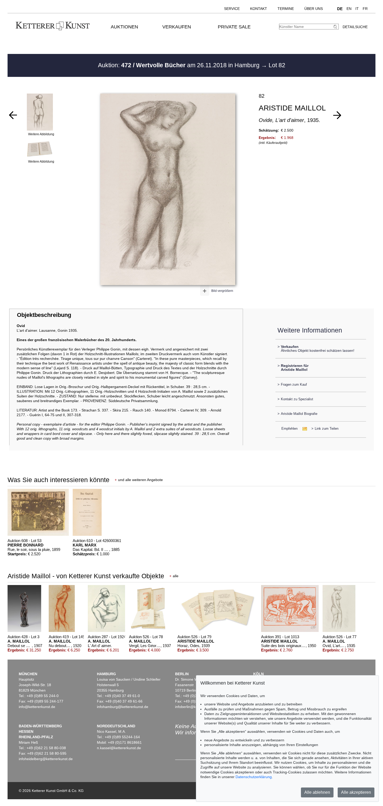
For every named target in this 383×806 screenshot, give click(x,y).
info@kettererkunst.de (37, 707)
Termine (285, 9)
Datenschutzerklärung (254, 777)
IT (357, 9)
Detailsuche (355, 27)
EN (349, 9)
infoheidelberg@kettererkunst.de (46, 759)
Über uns (313, 9)
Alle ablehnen (317, 792)
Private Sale (234, 26)
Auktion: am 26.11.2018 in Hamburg (179, 65)
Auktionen (124, 26)
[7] (13, 115)
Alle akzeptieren (356, 792)
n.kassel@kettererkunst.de (119, 748)
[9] (337, 115)
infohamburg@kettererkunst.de (122, 707)
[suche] (335, 27)
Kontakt (258, 9)
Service (232, 9)
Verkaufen (176, 26)
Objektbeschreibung (44, 315)
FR (365, 9)
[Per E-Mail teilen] (303, 428)
